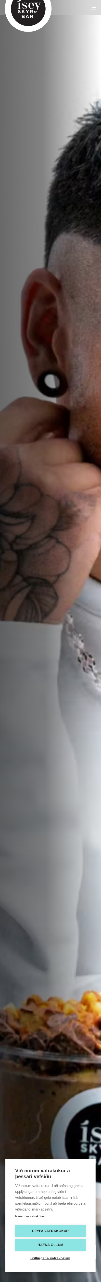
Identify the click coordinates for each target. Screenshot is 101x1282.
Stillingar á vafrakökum (50, 1258)
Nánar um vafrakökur (30, 1216)
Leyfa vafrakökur (50, 1231)
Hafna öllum (50, 1245)
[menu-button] (91, 7)
